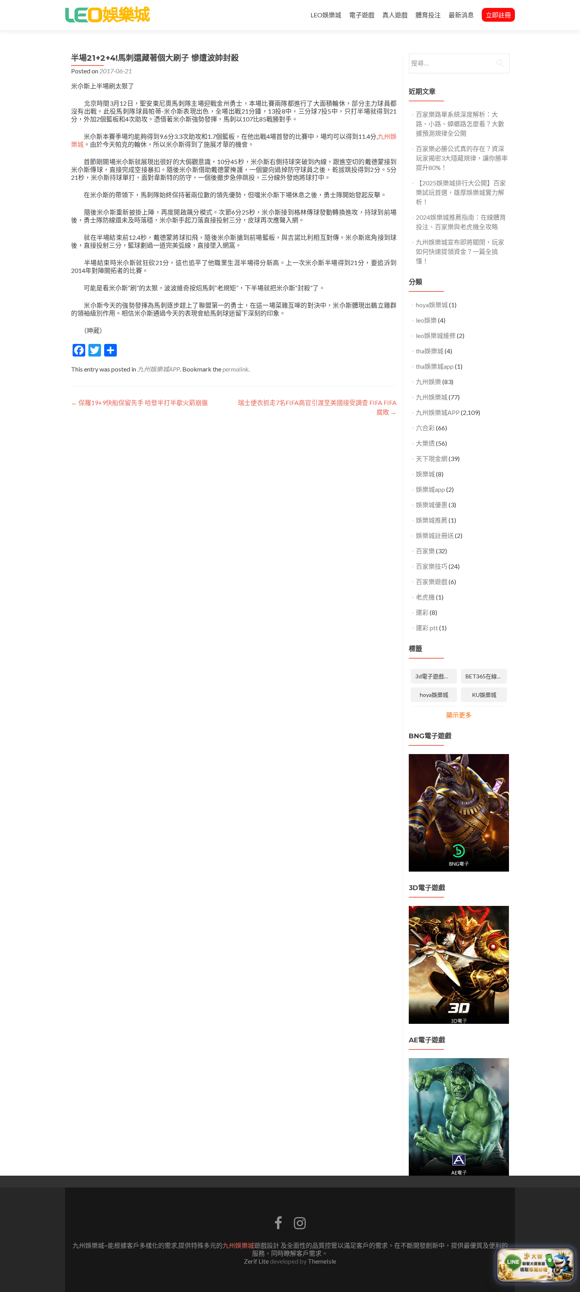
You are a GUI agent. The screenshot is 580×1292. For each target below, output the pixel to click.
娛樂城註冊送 (435, 535)
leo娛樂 (426, 320)
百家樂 (425, 551)
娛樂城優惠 (431, 504)
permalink (236, 369)
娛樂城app (430, 489)
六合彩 (425, 427)
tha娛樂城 (429, 351)
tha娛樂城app (435, 366)
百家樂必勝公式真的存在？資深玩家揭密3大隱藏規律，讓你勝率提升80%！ (462, 158)
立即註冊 (498, 15)
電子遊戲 (361, 15)
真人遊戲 (395, 15)
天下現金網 (431, 458)
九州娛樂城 (431, 397)
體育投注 (428, 15)
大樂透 (425, 443)
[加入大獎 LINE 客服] (535, 1265)
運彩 (422, 612)
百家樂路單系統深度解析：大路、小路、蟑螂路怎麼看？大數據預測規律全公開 (460, 123)
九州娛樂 (428, 381)
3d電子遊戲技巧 (435, 676)
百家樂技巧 (431, 566)
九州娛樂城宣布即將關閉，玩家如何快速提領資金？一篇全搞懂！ (460, 251)
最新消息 (461, 15)
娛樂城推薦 (431, 520)
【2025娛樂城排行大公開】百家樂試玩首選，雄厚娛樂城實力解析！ (461, 192)
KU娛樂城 (484, 694)
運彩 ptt (427, 627)
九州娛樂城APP (158, 369)
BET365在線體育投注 (486, 676)
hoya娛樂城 (432, 304)
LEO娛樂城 (326, 15)
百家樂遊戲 (431, 581)
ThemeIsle (322, 1261)
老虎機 (425, 597)
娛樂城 (425, 474)
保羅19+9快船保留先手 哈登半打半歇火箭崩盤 (139, 402)
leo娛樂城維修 (436, 335)
